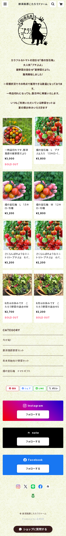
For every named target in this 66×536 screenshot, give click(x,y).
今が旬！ (7, 340)
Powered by (29, 519)
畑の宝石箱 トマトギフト (16, 371)
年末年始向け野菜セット (16, 360)
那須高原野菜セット (13, 350)
